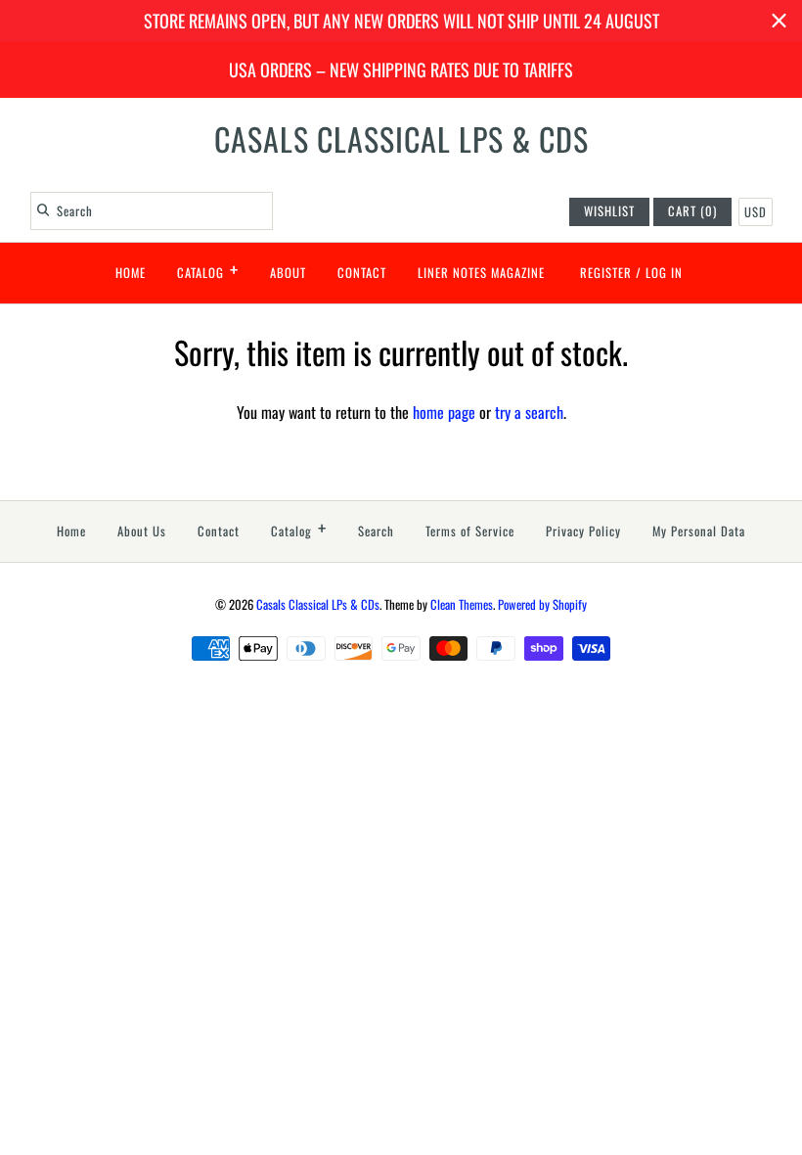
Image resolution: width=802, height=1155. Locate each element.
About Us (141, 531)
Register (606, 272)
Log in (664, 272)
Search (376, 531)
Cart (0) (692, 211)
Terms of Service (469, 531)
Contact (361, 272)
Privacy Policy (583, 531)
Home (130, 272)
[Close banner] (779, 21)
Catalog (208, 269)
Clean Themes (461, 604)
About (288, 272)
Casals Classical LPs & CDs (317, 604)
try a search (529, 412)
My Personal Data (698, 531)
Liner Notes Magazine (481, 272)
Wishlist (609, 211)
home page (444, 412)
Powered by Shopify (542, 604)
